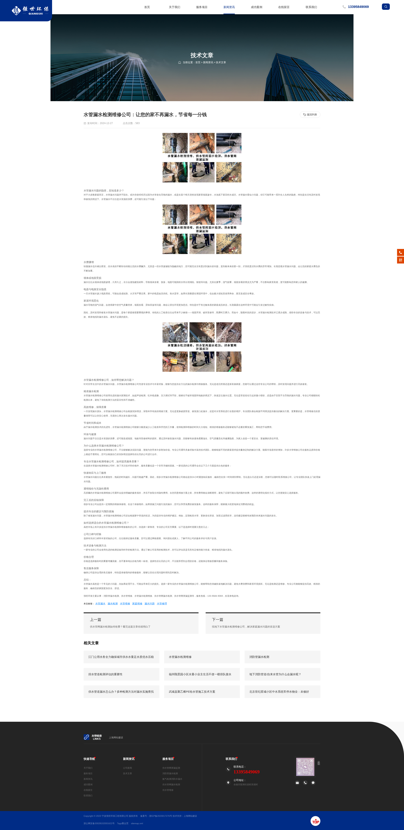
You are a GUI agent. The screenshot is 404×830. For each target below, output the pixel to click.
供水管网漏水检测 (171, 784)
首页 (147, 7)
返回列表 (312, 114)
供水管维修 (167, 790)
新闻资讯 (229, 7)
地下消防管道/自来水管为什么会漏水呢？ (275, 674)
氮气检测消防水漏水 (172, 779)
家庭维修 (137, 603)
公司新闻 (127, 768)
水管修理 (162, 603)
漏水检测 (113, 603)
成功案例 (256, 7)
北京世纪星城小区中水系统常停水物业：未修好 (279, 691)
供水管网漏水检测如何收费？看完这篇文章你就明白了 (120, 626)
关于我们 (174, 7)
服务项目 (202, 7)
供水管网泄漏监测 (171, 768)
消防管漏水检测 (259, 656)
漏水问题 (150, 603)
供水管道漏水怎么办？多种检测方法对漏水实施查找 (121, 691)
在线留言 (284, 7)
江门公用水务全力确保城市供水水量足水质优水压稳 (121, 656)
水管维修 (125, 603)
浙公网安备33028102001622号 (99, 823)
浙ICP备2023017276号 (160, 816)
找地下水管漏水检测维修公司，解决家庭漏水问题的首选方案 (246, 626)
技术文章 (221, 62)
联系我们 (311, 7)
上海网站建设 (116, 737)
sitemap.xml (137, 823)
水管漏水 (100, 603)
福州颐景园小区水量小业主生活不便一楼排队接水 (200, 674)
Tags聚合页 (122, 823)
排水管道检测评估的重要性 (105, 674)
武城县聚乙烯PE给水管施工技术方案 (192, 691)
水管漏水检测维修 (180, 656)
